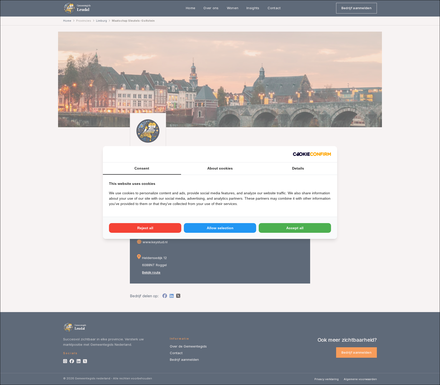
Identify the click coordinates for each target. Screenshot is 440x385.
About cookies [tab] (220, 168)
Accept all (295, 228)
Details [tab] (298, 168)
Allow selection (220, 228)
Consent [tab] (141, 168)
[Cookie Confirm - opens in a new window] (312, 154)
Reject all (145, 228)
